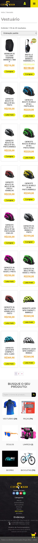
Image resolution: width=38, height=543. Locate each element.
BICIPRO (19, 513)
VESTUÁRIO (19, 511)
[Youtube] (20, 493)
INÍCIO (19, 500)
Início (3, 12)
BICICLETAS (19, 505)
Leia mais (9, 115)
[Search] (34, 395)
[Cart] (33, 535)
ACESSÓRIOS (19, 502)
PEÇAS (19, 509)
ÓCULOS (19, 507)
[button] (34, 3)
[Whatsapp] (24, 493)
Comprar (9, 72)
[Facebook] (13, 493)
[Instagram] (17, 493)
